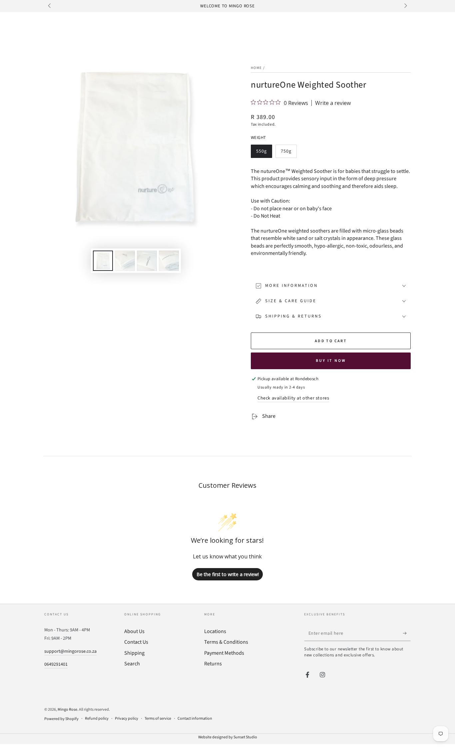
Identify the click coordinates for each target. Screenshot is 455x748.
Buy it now (331, 361)
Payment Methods (224, 653)
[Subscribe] (407, 633)
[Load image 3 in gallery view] (147, 261)
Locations (215, 631)
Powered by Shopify (61, 719)
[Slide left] (50, 6)
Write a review (333, 103)
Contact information (195, 718)
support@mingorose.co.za (70, 651)
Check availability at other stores (293, 398)
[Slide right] (405, 6)
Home (256, 67)
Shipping (134, 653)
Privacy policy (126, 718)
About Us (134, 631)
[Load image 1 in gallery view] (103, 261)
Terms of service (158, 718)
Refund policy (97, 718)
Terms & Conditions (226, 642)
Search (132, 663)
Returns (213, 663)
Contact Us (136, 642)
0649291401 (56, 664)
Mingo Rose (67, 709)
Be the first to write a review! (228, 574)
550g (264, 153)
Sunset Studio (245, 737)
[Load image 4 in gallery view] (169, 261)
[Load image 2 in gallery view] (125, 261)
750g (288, 153)
